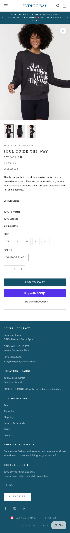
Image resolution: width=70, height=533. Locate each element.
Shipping (8, 417)
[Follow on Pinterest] (24, 508)
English (50, 518)
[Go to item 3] (32, 131)
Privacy (8, 435)
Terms (7, 429)
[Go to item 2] (20, 131)
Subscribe (17, 496)
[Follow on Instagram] (15, 508)
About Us (9, 411)
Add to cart (35, 282)
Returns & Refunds (14, 423)
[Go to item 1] (9, 131)
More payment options (35, 301)
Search (7, 405)
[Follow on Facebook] (5, 508)
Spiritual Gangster (19, 145)
